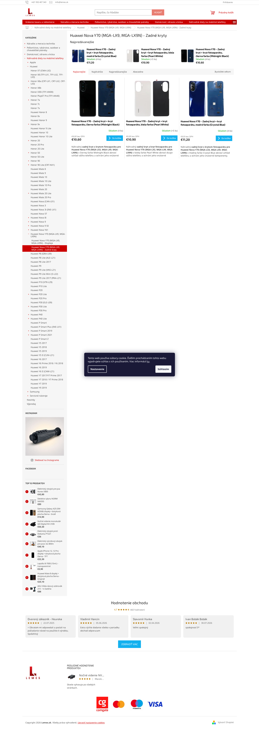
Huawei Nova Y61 (39, 229)
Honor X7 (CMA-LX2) (41, 70)
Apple (33, 62)
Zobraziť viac (129, 644)
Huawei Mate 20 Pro (41, 197)
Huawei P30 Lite (39, 306)
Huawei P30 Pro (38, 310)
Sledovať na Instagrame (47, 460)
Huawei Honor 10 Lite (41, 136)
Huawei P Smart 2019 (41, 330)
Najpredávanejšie (118, 71)
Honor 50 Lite (37, 156)
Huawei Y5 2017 (39, 343)
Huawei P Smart (39, 322)
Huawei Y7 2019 (39, 383)
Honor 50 (35, 152)
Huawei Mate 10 (39, 177)
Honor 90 (35, 160)
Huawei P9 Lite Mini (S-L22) (44, 273)
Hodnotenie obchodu (129, 602)
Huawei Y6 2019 (39, 367)
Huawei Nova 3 (38, 205)
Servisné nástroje (38, 395)
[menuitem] (39, 22)
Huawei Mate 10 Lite (41, 181)
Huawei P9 (36, 265)
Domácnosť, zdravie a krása (41, 54)
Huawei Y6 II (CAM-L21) (42, 371)
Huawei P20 (36, 290)
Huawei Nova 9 (38, 221)
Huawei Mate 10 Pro (41, 185)
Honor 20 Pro (37, 144)
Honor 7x (35, 108)
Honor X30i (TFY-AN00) (42, 91)
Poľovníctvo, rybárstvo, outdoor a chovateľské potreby (43, 49)
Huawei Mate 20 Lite (41, 193)
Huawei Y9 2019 (39, 387)
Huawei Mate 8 (38, 169)
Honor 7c (35, 104)
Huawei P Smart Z (40, 338)
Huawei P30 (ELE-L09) (41, 302)
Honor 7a (35, 99)
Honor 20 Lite (37, 148)
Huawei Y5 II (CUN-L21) (42, 355)
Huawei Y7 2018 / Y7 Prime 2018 (47, 379)
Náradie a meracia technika (41, 43)
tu (148, 361)
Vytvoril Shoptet (226, 722)
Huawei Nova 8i (38, 217)
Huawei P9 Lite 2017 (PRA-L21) (46, 278)
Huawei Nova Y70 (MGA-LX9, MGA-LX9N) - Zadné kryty (45, 248)
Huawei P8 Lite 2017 (41, 261)
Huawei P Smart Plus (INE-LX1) (46, 326)
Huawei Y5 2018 (39, 347)
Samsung (34, 391)
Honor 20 (35, 140)
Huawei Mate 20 (39, 189)
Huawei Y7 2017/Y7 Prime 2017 (46, 375)
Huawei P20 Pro (38, 298)
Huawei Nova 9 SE (40, 225)
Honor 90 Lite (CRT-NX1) (43, 164)
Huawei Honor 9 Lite (41, 128)
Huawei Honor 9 (39, 120)
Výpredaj (31, 403)
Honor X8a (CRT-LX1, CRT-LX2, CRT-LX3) (48, 82)
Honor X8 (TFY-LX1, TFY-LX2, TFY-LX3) (47, 76)
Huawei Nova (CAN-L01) (42, 201)
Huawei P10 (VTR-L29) (41, 282)
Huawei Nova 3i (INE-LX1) (43, 209)
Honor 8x (35, 116)
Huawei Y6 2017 (39, 359)
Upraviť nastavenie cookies (91, 722)
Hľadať (158, 12)
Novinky (31, 399)
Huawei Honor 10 (39, 132)
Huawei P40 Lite (39, 318)
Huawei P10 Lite (39, 286)
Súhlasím (163, 369)
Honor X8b (36, 87)
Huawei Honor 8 (39, 112)
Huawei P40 (36, 314)
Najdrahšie (97, 71)
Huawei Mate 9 (38, 173)
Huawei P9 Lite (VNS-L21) (43, 269)
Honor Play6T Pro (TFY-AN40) (45, 95)
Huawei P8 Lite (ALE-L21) (43, 257)
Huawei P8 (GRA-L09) (41, 253)
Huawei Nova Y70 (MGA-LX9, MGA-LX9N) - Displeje (45, 241)
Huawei (33, 66)
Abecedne (138, 71)
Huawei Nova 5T (39, 213)
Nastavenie (97, 369)
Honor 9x (35, 124)
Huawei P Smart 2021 (41, 334)
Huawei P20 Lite (39, 294)
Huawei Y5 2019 (39, 351)
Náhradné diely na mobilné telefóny (45, 58)
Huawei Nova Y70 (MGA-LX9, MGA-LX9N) (48, 235)
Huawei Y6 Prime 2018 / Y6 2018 (47, 363)
